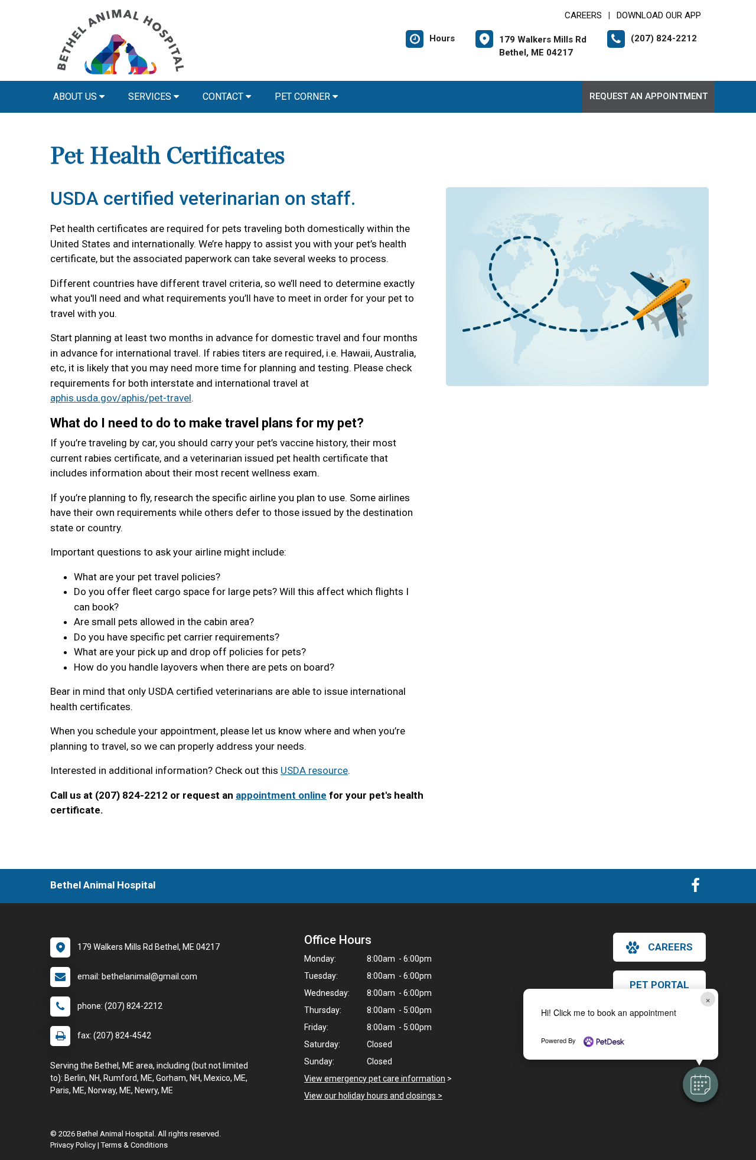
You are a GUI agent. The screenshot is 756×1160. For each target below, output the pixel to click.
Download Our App (659, 15)
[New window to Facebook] (695, 888)
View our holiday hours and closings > (373, 1095)
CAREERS (583, 15)
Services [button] (151, 96)
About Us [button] (76, 96)
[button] (700, 1084)
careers (670, 947)
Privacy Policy (73, 1145)
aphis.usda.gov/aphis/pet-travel (120, 398)
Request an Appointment (648, 96)
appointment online (281, 795)
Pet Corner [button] (304, 96)
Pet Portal (659, 985)
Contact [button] (224, 96)
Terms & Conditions (134, 1145)
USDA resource (314, 770)
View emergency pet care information (374, 1078)
